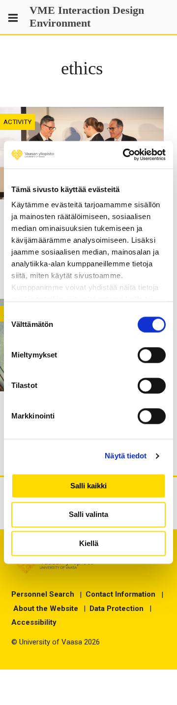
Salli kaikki (88, 485)
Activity (17, 122)
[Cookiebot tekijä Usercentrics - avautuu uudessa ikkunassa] (125, 154)
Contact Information (120, 594)
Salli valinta (88, 515)
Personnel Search (42, 594)
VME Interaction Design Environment (87, 17)
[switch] (152, 355)
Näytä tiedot (126, 455)
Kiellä (88, 543)
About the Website (45, 608)
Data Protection (116, 608)
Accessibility (34, 622)
